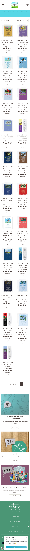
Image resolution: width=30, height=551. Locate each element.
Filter (7, 20)
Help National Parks (15, 531)
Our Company (15, 516)
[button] (6, 48)
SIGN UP (15, 427)
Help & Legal (15, 521)
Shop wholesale (15, 495)
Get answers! (15, 460)
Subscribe (15, 526)
